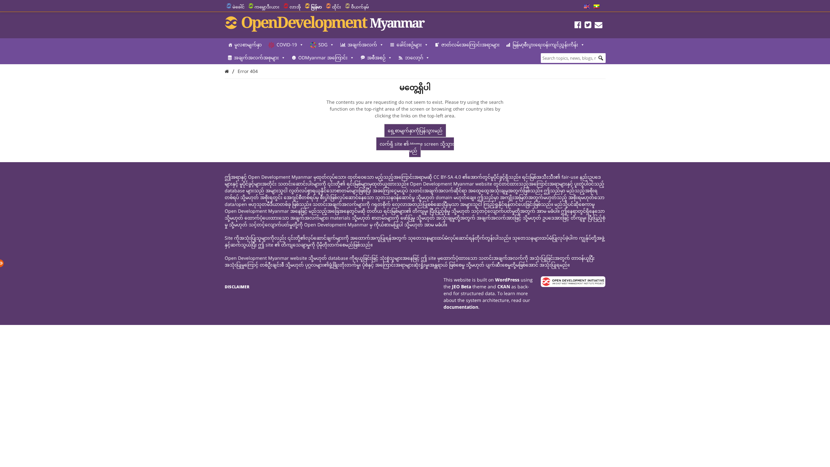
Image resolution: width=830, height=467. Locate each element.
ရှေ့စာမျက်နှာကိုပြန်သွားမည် (415, 130)
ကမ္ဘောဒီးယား (267, 7)
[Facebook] (578, 26)
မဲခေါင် (238, 7)
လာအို (295, 7)
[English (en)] (587, 7)
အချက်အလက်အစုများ (256, 57)
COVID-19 (287, 45)
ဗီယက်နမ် (360, 7)
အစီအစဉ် (376, 57)
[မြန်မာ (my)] (596, 7)
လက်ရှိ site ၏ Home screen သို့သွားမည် (417, 147)
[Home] (227, 71)
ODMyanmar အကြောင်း (323, 57)
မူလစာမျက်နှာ (248, 45)
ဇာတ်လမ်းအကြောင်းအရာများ (470, 45)
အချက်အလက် (362, 45)
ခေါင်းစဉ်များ (409, 45)
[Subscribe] (598, 26)
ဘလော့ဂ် (414, 57)
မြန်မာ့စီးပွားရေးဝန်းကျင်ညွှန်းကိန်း (545, 45)
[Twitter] (588, 26)
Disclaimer (237, 287)
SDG (322, 45)
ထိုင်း (336, 7)
